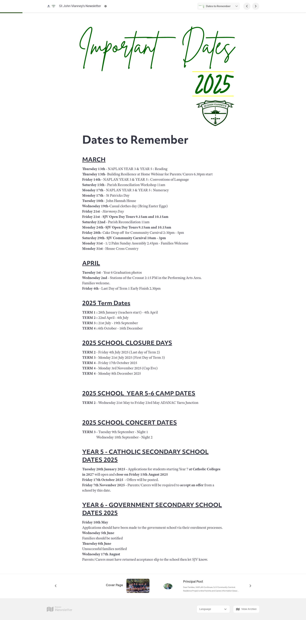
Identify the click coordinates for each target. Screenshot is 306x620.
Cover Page (114, 585)
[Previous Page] (246, 6)
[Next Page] (255, 6)
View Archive (249, 609)
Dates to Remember (218, 6)
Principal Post (193, 581)
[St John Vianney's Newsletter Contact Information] (105, 6)
